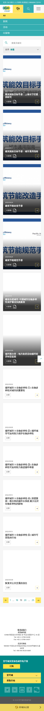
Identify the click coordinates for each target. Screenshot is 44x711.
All (4, 16)
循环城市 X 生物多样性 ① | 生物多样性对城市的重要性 (21, 389)
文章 (8, 395)
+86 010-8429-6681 (23, 650)
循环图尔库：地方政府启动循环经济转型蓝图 (21, 355)
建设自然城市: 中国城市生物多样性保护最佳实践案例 (21, 301)
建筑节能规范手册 (14, 260)
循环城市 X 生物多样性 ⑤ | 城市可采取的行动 (21, 536)
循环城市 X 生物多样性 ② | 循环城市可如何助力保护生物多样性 (21, 432)
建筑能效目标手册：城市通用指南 (21, 151)
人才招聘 (18, 2)
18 (17, 600)
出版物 (6, 33)
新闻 (5, 21)
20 (25, 600)
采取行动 (11, 680)
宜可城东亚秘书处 (24, 700)
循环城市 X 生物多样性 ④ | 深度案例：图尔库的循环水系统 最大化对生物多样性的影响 (22, 501)
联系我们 (25, 2)
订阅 (12, 666)
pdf (14, 102)
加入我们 (10, 2)
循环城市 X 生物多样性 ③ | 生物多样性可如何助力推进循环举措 (21, 466)
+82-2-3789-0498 (23, 637)
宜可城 (10, 675)
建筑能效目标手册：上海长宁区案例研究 (21, 96)
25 (33, 600)
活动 (5, 27)
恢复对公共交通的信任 (16, 583)
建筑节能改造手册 (14, 206)
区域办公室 (24, 707)
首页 (4, 2)
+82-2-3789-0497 (23, 639)
